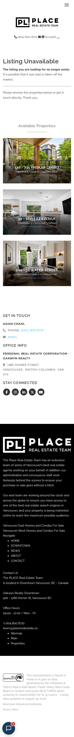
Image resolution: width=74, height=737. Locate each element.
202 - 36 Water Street (37, 270)
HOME (15, 541)
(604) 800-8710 (27, 36)
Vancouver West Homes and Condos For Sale (34, 530)
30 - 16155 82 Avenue (37, 219)
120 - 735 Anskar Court (37, 167)
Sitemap (16, 633)
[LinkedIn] (24, 392)
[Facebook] (7, 392)
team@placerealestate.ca (20, 628)
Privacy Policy (10, 709)
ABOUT (16, 556)
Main (14, 638)
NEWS (15, 551)
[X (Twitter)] (33, 392)
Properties (18, 643)
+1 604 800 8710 (13, 623)
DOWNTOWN (20, 545)
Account (50, 36)
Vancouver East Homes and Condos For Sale (33, 525)
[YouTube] (41, 392)
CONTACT (18, 561)
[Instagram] (15, 392)
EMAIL (12, 337)
